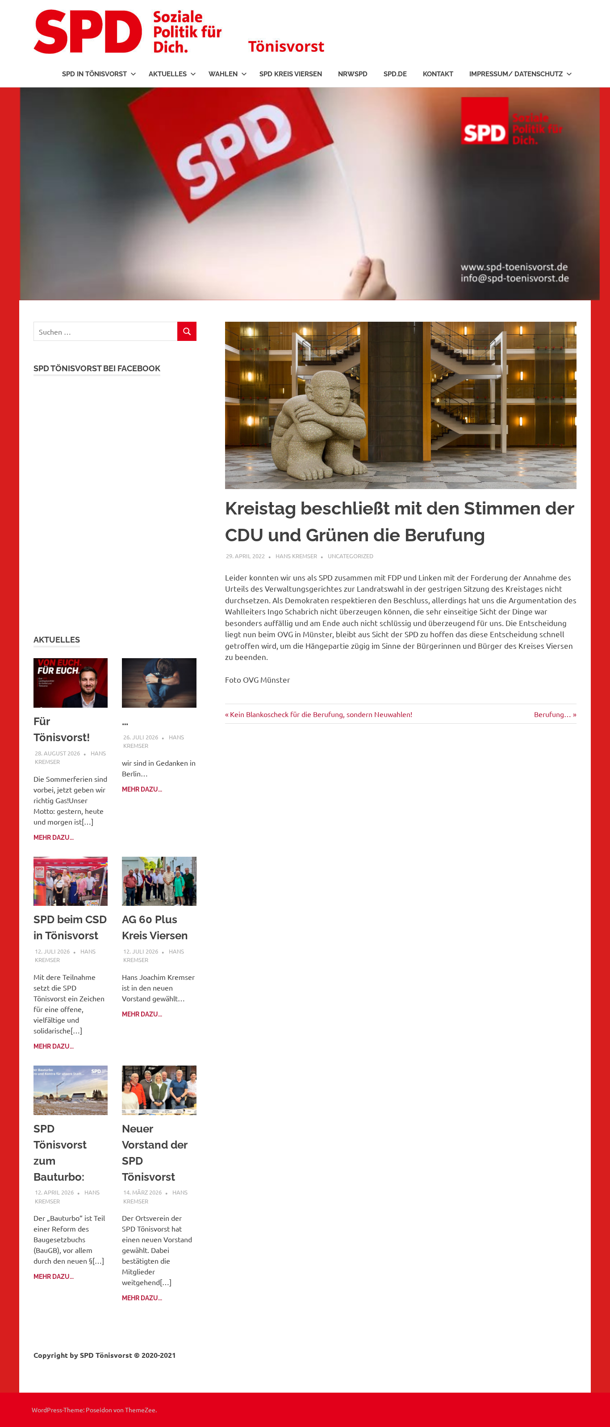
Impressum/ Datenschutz (516, 74)
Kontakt (438, 74)
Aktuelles (168, 74)
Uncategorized (350, 556)
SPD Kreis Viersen (290, 74)
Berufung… (552, 713)
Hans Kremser (296, 556)
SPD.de (395, 74)
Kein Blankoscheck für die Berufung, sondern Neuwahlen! (321, 713)
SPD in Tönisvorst (94, 74)
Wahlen (223, 74)
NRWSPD (353, 74)
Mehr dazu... (53, 837)
